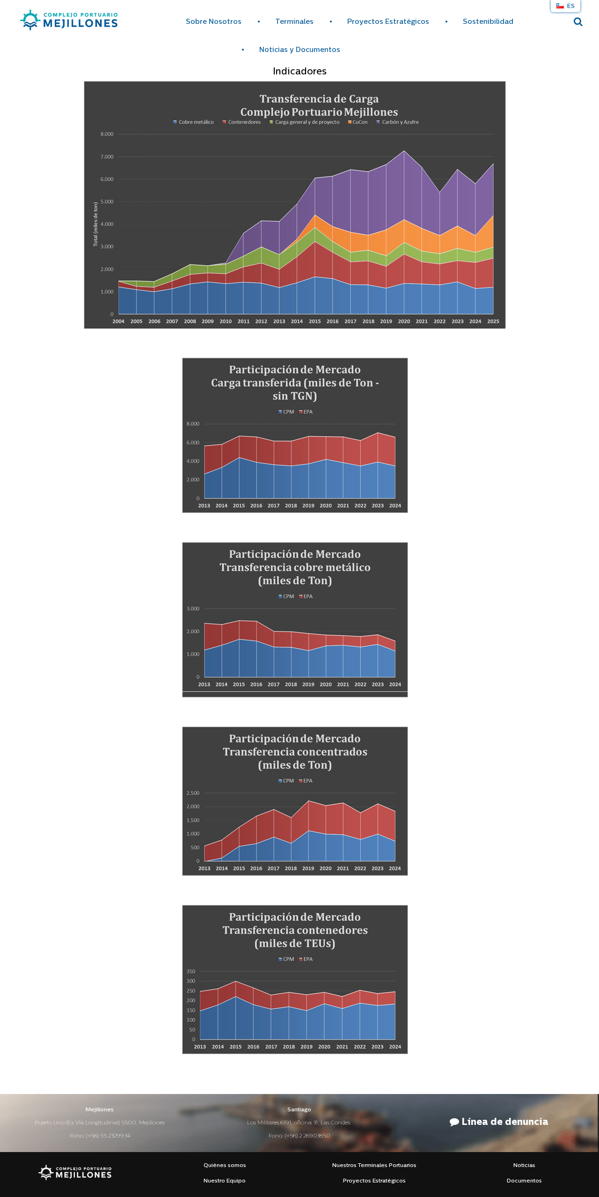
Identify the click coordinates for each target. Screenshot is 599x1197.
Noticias (524, 1165)
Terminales (294, 22)
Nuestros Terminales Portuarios (374, 1165)
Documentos (524, 1181)
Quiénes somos (225, 1165)
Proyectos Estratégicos (388, 22)
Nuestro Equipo (225, 1181)
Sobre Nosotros (213, 22)
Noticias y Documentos (299, 50)
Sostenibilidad (488, 22)
